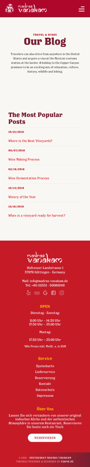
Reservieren (45, 437)
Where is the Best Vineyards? (30, 141)
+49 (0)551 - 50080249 (48, 285)
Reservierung (45, 378)
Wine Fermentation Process (28, 178)
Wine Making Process (24, 159)
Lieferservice (45, 372)
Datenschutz (45, 390)
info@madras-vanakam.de (49, 281)
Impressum (45, 395)
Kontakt (45, 384)
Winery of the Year (22, 197)
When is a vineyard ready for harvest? (36, 215)
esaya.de (67, 461)
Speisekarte (45, 366)
